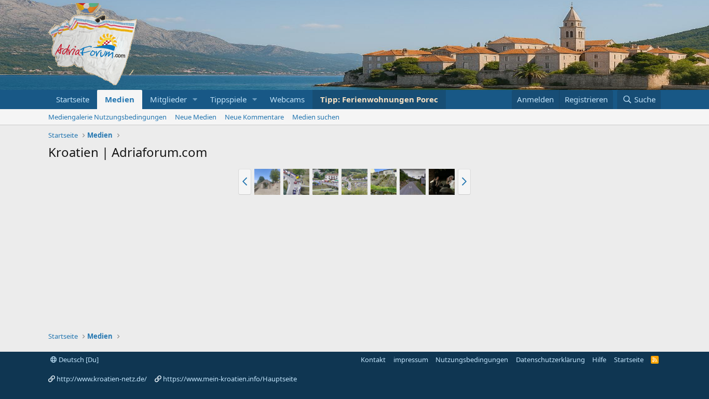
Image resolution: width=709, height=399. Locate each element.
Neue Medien (195, 117)
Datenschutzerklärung (550, 359)
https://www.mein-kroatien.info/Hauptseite (230, 378)
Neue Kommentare (254, 117)
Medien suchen (315, 117)
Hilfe (599, 359)
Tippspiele (228, 99)
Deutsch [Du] (78, 359)
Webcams (287, 99)
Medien (119, 99)
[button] (195, 99)
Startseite (72, 99)
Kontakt (373, 359)
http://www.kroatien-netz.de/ (102, 378)
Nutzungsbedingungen (471, 359)
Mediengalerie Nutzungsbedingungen (107, 117)
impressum (410, 359)
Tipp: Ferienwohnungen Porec (379, 99)
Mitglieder (168, 99)
